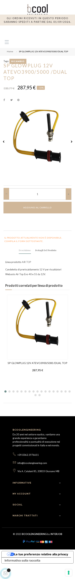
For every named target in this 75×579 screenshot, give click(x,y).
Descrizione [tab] (25, 250)
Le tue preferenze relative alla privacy (41, 554)
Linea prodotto (13, 262)
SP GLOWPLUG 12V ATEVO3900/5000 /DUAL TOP (37, 363)
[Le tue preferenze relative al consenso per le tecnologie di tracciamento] (68, 572)
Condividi (6, 100)
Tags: (6, 61)
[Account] (60, 31)
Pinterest (20, 100)
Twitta (13, 100)
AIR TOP (26, 262)
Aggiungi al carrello (37, 207)
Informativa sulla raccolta (22, 560)
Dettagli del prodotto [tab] (45, 250)
